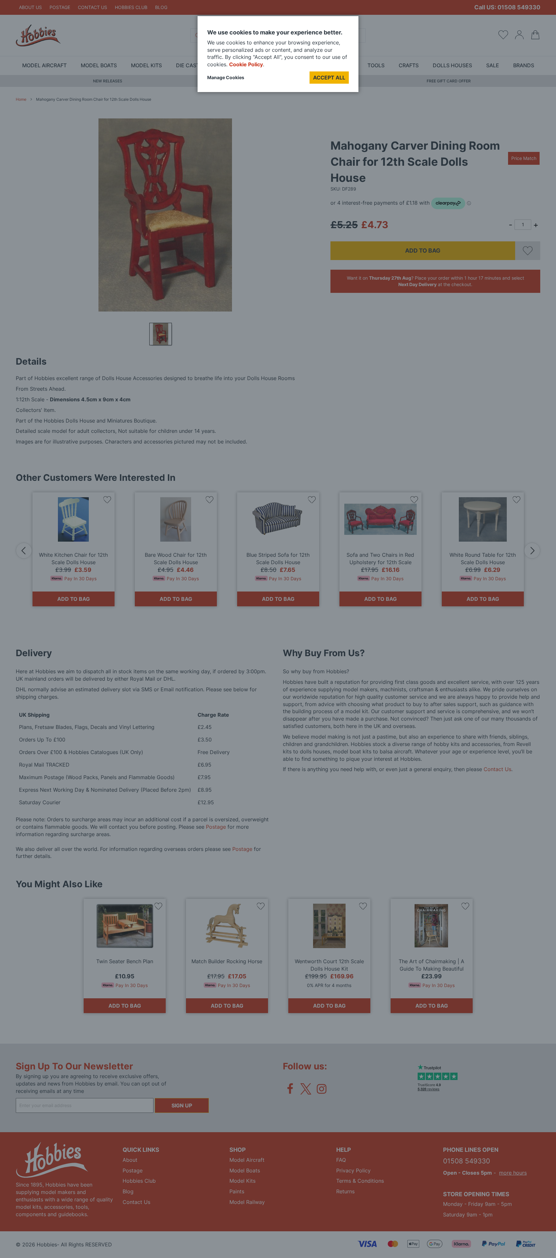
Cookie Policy (246, 64)
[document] (278, 56)
